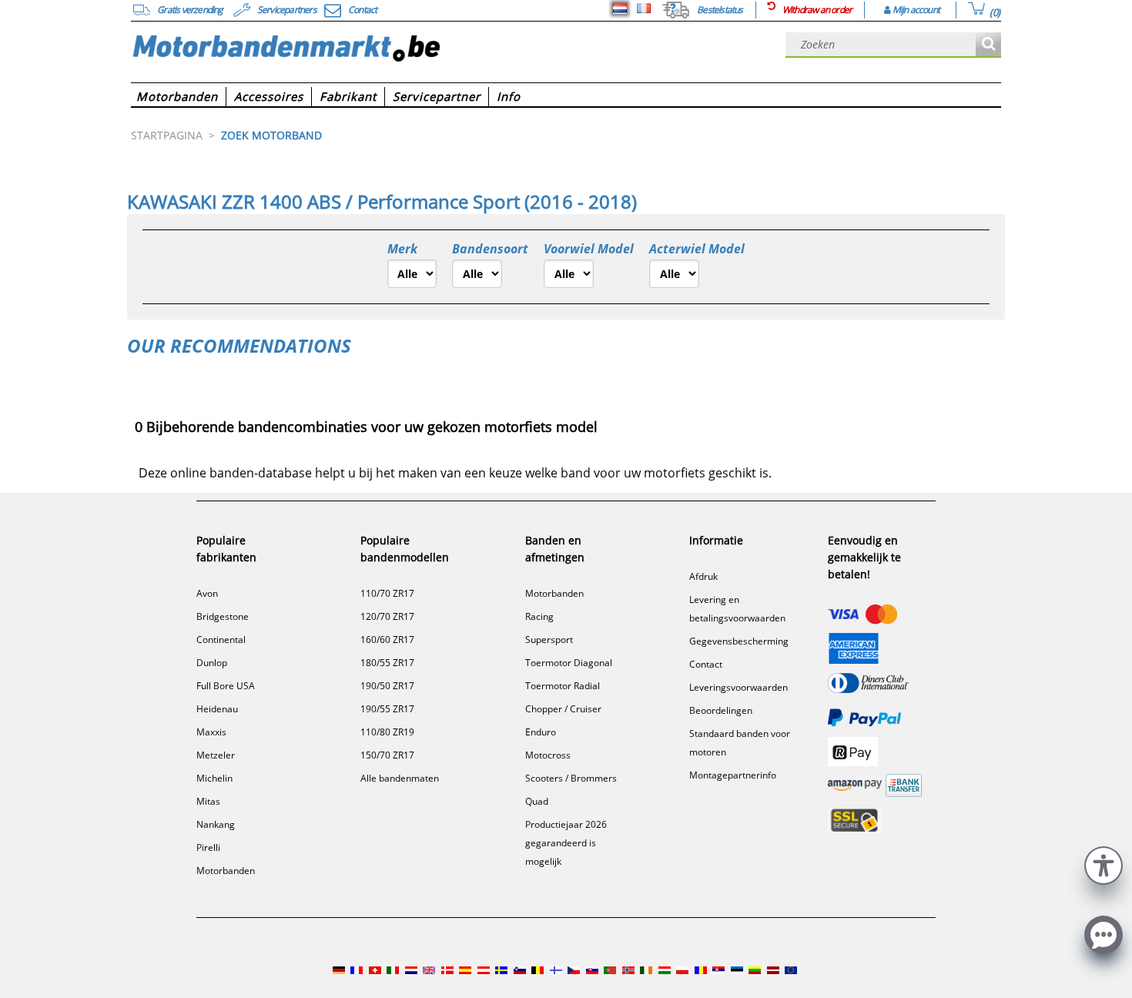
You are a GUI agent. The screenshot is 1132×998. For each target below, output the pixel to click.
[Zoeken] (988, 45)
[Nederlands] (620, 8)
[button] (1103, 864)
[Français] (644, 8)
